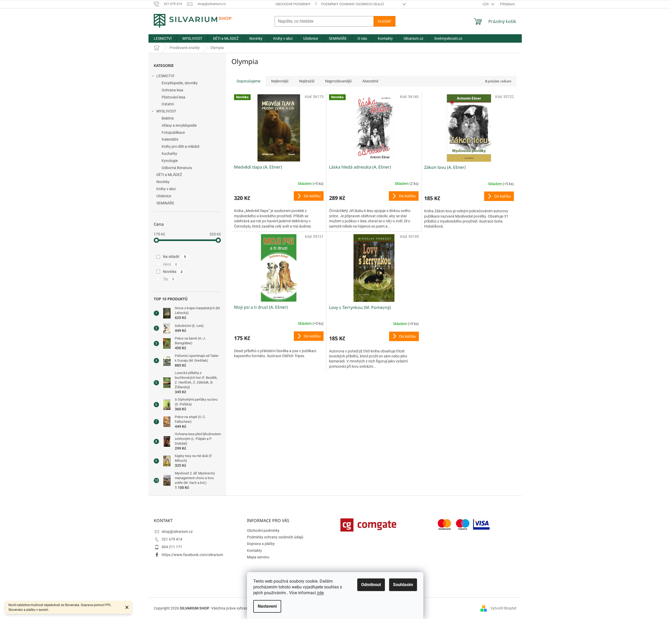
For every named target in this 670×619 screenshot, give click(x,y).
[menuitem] (162, 38)
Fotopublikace (173, 132)
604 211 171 (172, 547)
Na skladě (174, 256)
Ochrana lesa (172, 90)
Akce (170, 264)
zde (320, 592)
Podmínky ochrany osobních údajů (352, 4)
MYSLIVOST (166, 111)
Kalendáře (170, 139)
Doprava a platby (261, 544)
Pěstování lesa (173, 97)
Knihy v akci (166, 189)
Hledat (384, 21)
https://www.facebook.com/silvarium (192, 555)
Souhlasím (403, 584)
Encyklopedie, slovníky (180, 83)
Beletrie (168, 118)
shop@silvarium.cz (177, 531)
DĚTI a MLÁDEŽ (169, 175)
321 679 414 (172, 539)
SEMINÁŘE (165, 203)
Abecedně (370, 81)
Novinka (173, 271)
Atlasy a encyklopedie (179, 125)
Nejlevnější (279, 81)
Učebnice (163, 196)
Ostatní (168, 104)
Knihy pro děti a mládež (181, 146)
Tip (168, 279)
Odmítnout (371, 584)
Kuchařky (169, 153)
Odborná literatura (177, 168)
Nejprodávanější (338, 81)
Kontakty (254, 550)
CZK (486, 4)
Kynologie (170, 161)
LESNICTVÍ (165, 76)
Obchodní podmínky (293, 4)
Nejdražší (306, 81)
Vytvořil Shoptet (503, 608)
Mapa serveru (258, 557)
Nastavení (267, 606)
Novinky (163, 182)
